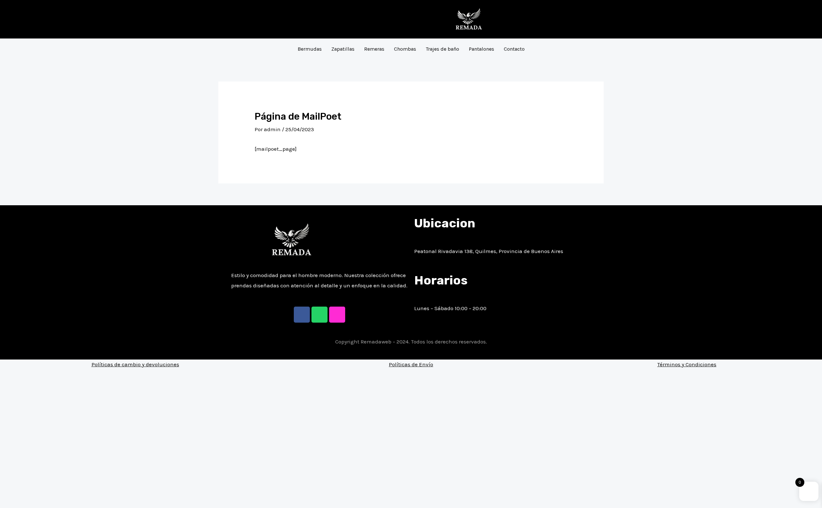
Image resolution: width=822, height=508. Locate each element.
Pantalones (481, 49)
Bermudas (310, 49)
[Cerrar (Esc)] (6, 494)
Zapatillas (342, 49)
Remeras (374, 49)
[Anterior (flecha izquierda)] (6, 505)
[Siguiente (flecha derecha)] (20, 505)
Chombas (405, 49)
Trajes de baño (442, 49)
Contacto (514, 49)
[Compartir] (20, 494)
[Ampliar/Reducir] (48, 494)
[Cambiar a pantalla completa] (34, 494)
